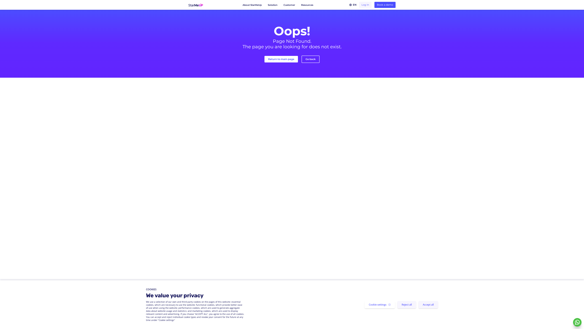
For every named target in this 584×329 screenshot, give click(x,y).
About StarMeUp (252, 5)
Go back (311, 59)
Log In (365, 4)
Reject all (407, 304)
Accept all (428, 304)
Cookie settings (377, 304)
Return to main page (281, 59)
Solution (272, 5)
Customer (289, 5)
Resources (307, 5)
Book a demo (385, 4)
